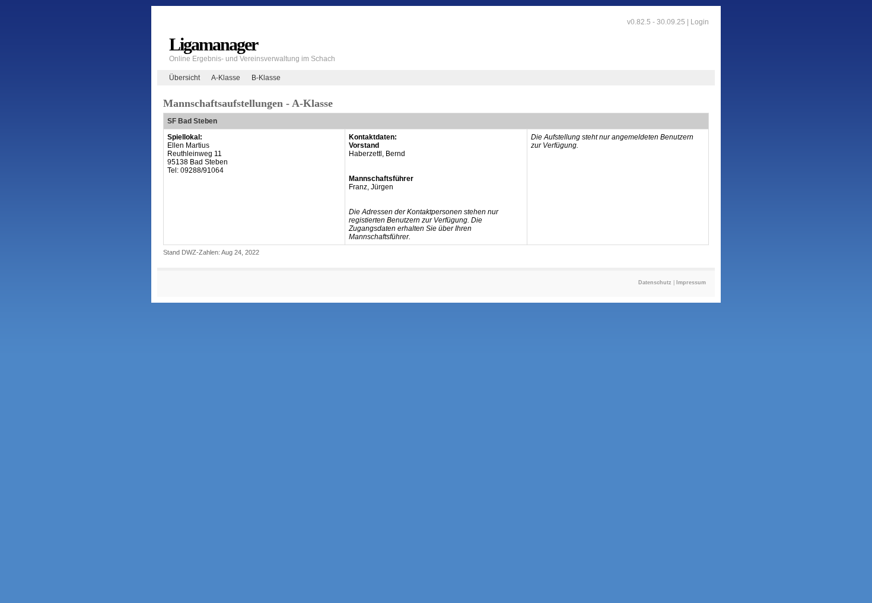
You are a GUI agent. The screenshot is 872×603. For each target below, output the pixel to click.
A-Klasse (225, 78)
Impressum (691, 282)
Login (699, 22)
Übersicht (184, 78)
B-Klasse (266, 78)
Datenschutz (654, 282)
